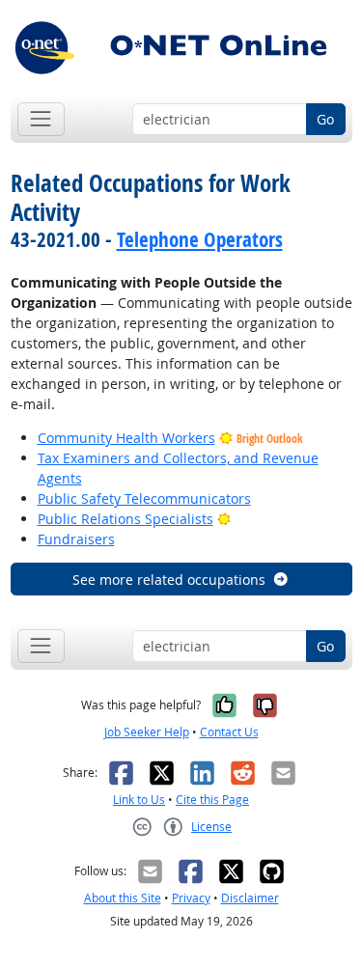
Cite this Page (212, 799)
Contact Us (229, 732)
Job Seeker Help (146, 732)
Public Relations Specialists (125, 519)
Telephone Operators (200, 239)
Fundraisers (76, 539)
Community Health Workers (126, 437)
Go (325, 119)
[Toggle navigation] (41, 119)
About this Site (122, 898)
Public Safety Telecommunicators (144, 498)
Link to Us (139, 799)
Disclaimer (250, 898)
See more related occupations (168, 579)
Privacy (191, 898)
